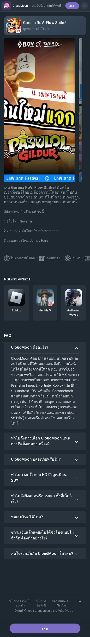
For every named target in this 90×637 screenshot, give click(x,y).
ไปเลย (72, 6)
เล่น (45, 628)
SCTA (77, 601)
